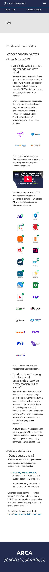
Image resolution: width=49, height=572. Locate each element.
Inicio (8, 10)
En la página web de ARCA (25, 472)
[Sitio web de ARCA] (24, 553)
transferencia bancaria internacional (24, 514)
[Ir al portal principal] (6, 3)
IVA (14, 10)
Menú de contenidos (22, 46)
